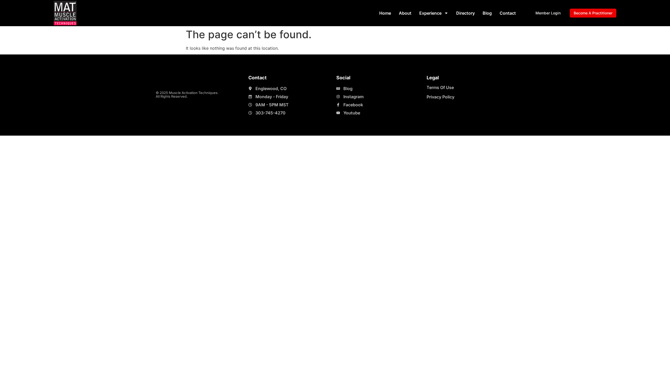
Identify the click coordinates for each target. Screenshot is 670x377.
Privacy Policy (440, 96)
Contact (508, 13)
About (405, 13)
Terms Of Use (440, 87)
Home (385, 13)
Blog (487, 13)
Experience (430, 13)
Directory (465, 13)
